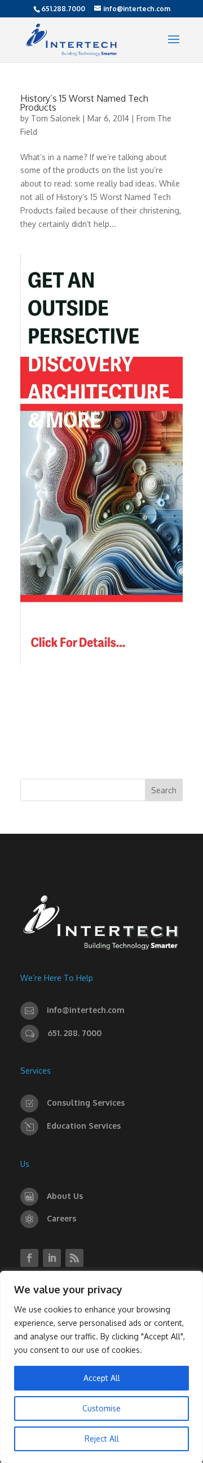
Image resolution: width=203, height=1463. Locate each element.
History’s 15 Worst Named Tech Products (84, 103)
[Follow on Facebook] (29, 1258)
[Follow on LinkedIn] (52, 1258)
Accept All (101, 1378)
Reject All (102, 1438)
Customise (101, 1408)
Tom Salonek (55, 118)
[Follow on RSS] (74, 1258)
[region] (101, 1367)
